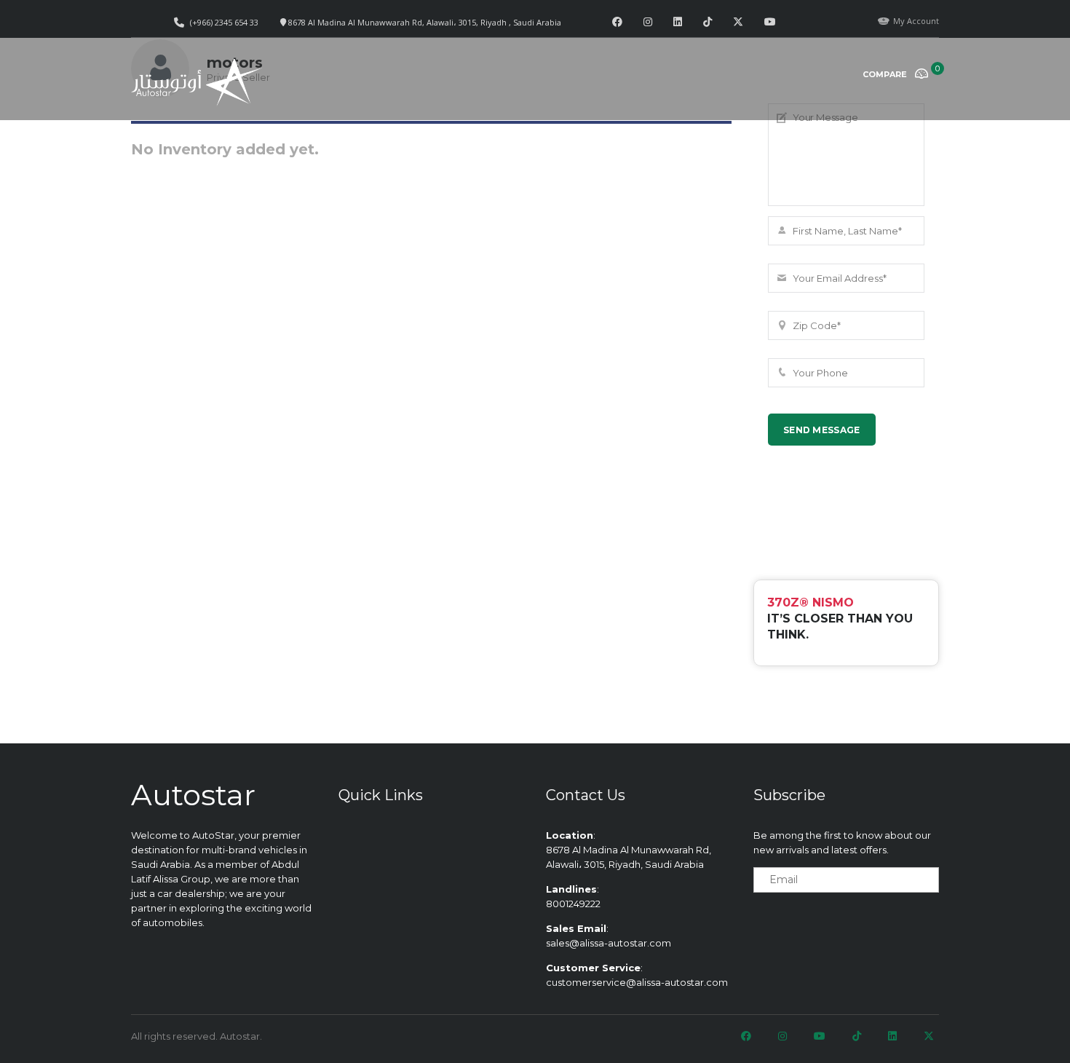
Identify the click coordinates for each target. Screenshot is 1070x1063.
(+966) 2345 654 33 (224, 22)
